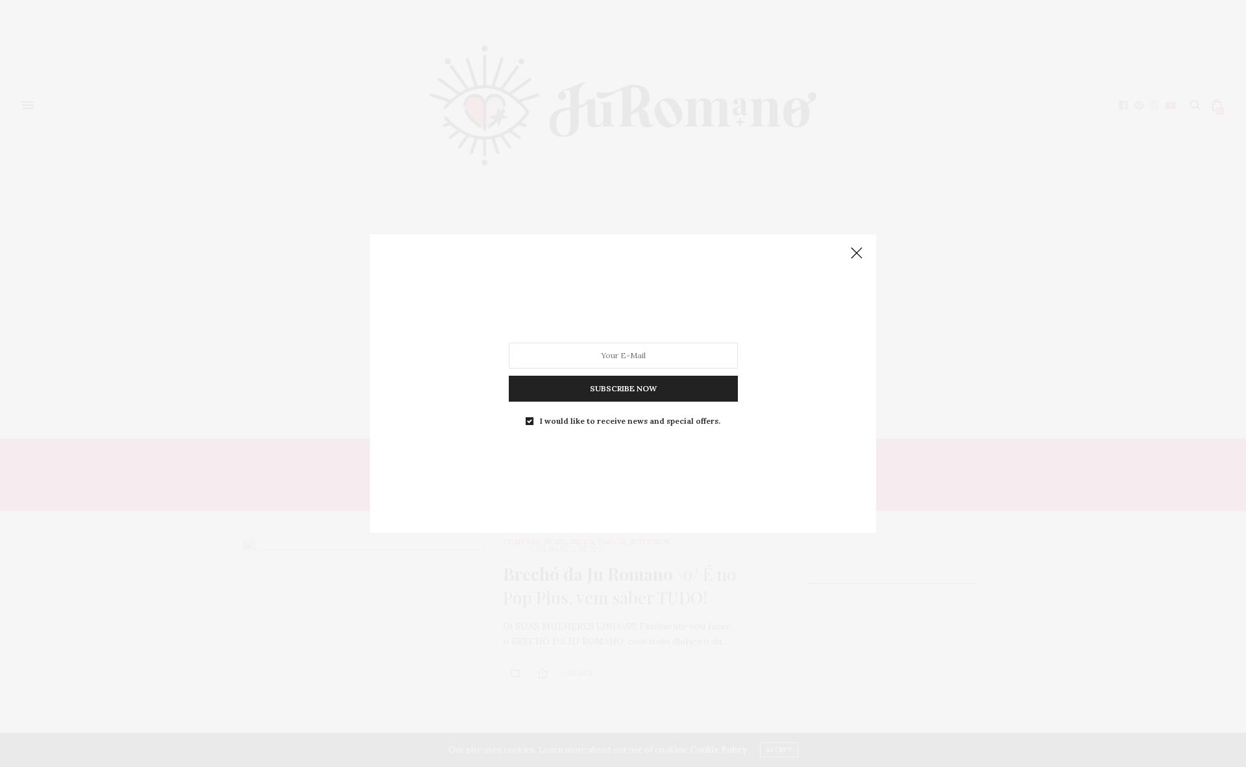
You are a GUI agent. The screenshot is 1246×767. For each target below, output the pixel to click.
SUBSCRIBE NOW (623, 388)
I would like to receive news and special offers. (630, 421)
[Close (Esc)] (857, 254)
